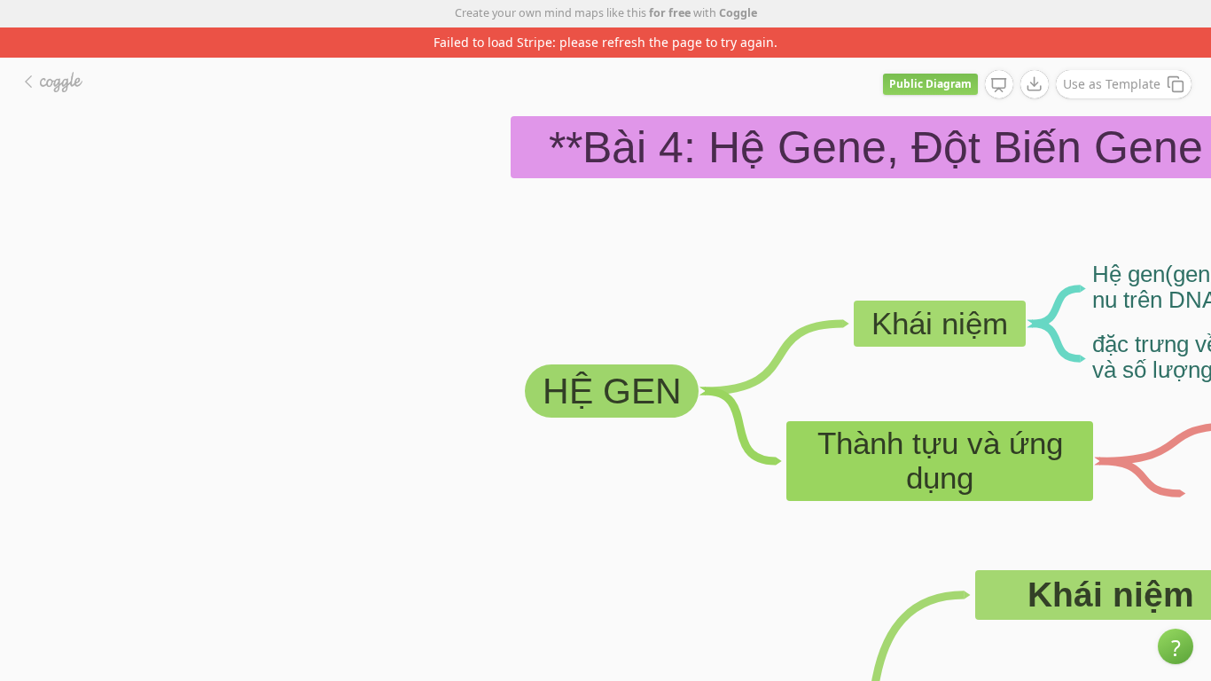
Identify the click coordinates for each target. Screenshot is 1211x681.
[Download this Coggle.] (1034, 84)
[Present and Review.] (999, 85)
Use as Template (1111, 83)
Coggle (738, 12)
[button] (1175, 646)
